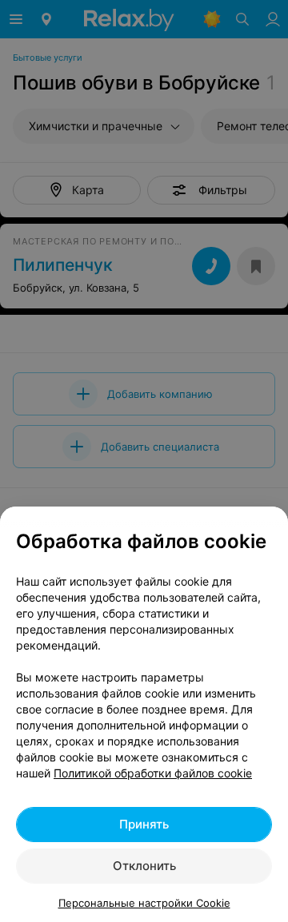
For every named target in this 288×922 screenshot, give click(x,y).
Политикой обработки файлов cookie (153, 773)
